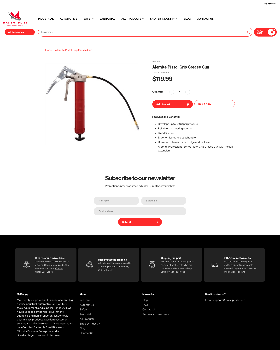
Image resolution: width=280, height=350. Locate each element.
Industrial (85, 300)
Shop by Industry (90, 323)
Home (48, 50)
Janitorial (85, 314)
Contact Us (86, 333)
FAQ (145, 304)
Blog (82, 328)
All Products (87, 318)
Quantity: (158, 91)
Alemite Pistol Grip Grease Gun (73, 50)
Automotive (87, 304)
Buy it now (204, 103)
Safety (84, 309)
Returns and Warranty (155, 314)
